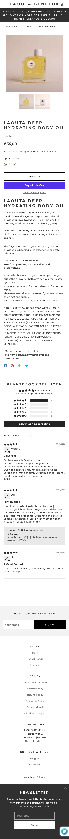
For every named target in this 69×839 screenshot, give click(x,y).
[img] (11, 444)
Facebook (34, 764)
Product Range (34, 659)
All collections (11, 26)
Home (34, 652)
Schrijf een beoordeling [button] (34, 423)
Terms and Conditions (35, 682)
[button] (11, 64)
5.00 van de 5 (42, 390)
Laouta (27, 26)
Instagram (34, 758)
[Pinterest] (12, 365)
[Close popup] (65, 787)
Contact (34, 665)
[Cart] (61, 4)
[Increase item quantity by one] (14, 164)
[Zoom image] (34, 64)
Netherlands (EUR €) (33, 777)
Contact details (35, 707)
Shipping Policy (35, 701)
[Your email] (18, 624)
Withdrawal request (35, 713)
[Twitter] (26, 365)
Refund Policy (35, 694)
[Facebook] (5, 365)
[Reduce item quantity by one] (5, 164)
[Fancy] (19, 365)
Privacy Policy (35, 688)
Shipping (25, 151)
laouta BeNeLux (34, 4)
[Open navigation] (7, 4)
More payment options (34, 192)
